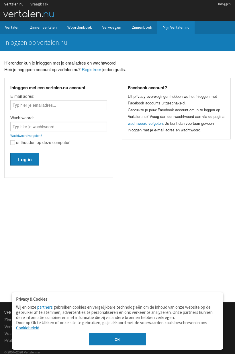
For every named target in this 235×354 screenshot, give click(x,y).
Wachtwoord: (22, 117)
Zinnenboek (142, 27)
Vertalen (12, 27)
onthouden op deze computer (42, 142)
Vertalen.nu (13, 4)
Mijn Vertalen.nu (176, 27)
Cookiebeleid (27, 327)
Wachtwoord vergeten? (26, 135)
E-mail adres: (22, 96)
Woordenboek (79, 27)
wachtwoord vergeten (145, 123)
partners (45, 307)
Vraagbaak (39, 4)
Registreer (91, 69)
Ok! (117, 339)
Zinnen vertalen (43, 27)
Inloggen (224, 4)
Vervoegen (111, 27)
